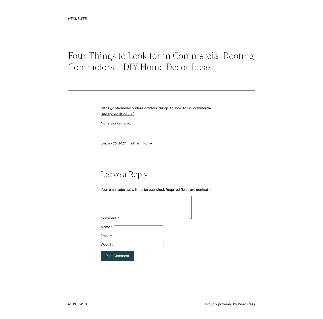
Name (107, 227)
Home (147, 143)
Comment (110, 218)
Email (106, 236)
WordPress (246, 304)
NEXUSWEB (77, 19)
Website (107, 244)
